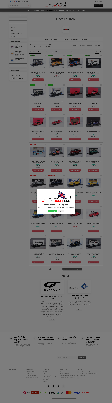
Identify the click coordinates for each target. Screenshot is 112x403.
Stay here (61, 211)
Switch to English (52, 211)
